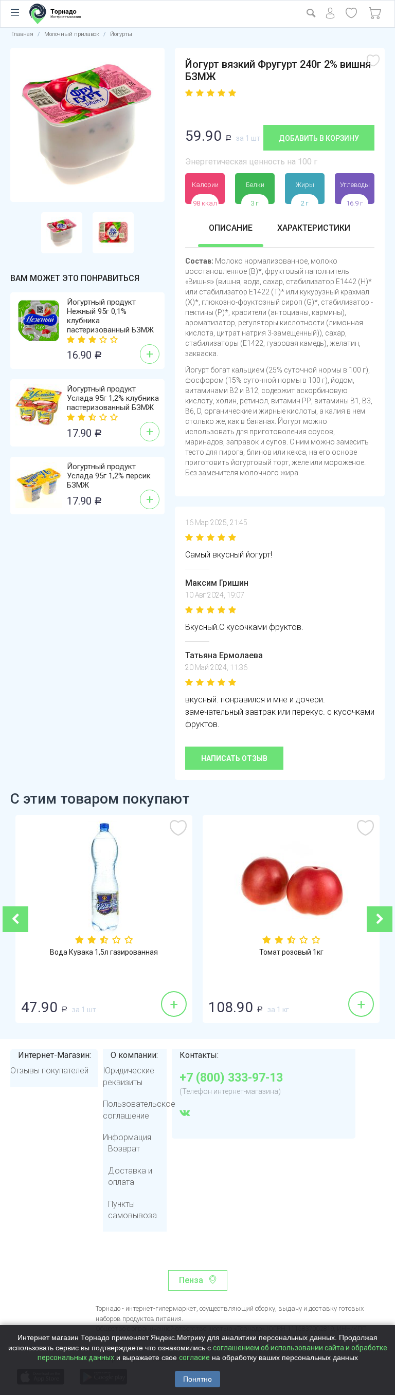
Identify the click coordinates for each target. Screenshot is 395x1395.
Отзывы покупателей (49, 1070)
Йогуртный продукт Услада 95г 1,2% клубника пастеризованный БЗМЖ (113, 398)
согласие (194, 1357)
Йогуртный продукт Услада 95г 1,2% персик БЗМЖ (109, 476)
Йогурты (121, 34)
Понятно (197, 1379)
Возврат (124, 1149)
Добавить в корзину (319, 138)
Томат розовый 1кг (291, 952)
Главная (22, 34)
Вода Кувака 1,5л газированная (104, 952)
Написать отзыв (234, 758)
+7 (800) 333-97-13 (231, 1078)
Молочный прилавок (71, 34)
